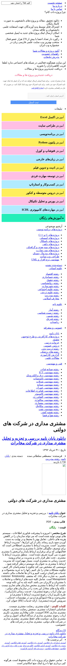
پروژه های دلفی (50, 244)
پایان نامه (54, 333)
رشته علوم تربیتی (49, 292)
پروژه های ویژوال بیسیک (46, 253)
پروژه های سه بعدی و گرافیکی (42, 247)
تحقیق (56, 339)
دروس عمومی (51, 345)
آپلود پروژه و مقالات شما (46, 50)
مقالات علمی (52, 358)
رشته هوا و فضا (51, 415)
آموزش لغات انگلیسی (18, 643)
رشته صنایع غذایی (49, 369)
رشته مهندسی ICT (49, 372)
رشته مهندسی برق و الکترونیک (42, 375)
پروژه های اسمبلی (49, 238)
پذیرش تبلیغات (51, 57)
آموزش (52, 117)
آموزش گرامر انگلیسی (42, 646)
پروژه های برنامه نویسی (49, 229)
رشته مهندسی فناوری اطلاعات (42, 390)
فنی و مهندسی (54, 363)
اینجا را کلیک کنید (38, 88)
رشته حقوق (53, 280)
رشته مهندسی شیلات (47, 381)
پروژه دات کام (39, 649)
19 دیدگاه (61, 630)
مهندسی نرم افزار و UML (45, 259)
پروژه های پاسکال (49, 241)
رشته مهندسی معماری (47, 403)
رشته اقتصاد (52, 274)
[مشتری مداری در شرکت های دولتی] (54, 494)
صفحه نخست (55, 2)
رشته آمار (54, 309)
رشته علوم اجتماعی (48, 289)
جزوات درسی (51, 342)
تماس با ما (56, 9)
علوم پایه (57, 304)
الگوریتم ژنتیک (28, 646)
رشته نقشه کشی (50, 412)
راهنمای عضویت (50, 54)
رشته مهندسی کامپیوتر (47, 393)
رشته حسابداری (50, 277)
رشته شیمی (52, 316)
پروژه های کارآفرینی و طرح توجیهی (40, 336)
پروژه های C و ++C (49, 235)
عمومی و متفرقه (53, 327)
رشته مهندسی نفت (49, 409)
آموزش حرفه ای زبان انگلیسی (54, 643)
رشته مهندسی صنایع (48, 384)
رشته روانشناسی (50, 283)
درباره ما (57, 6)
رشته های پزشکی (49, 351)
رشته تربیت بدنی (50, 348)
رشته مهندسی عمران (47, 387)
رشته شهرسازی (50, 286)
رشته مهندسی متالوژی (47, 400)
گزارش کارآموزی (49, 355)
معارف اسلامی (51, 298)
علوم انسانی (55, 268)
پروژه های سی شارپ (47, 250)
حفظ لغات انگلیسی (52, 649)
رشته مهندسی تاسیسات (46, 378)
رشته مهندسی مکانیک (47, 406)
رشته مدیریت (52, 295)
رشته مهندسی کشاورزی (46, 397)
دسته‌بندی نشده (54, 265)
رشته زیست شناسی (48, 313)
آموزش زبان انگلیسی (35, 643)
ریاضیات (54, 322)
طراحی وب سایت (49, 256)
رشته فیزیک (52, 319)
